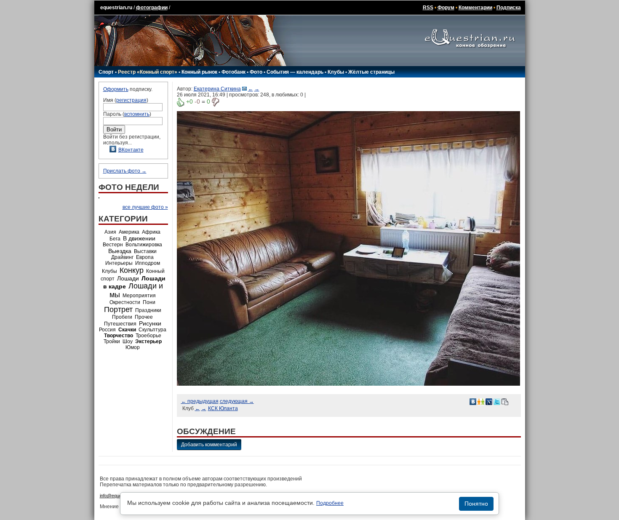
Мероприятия (139, 296)
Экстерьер (148, 341)
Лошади (128, 278)
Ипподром (147, 263)
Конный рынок (199, 72)
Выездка (119, 251)
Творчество (118, 336)
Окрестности (124, 302)
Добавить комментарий (209, 445)
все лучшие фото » (145, 207)
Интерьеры (119, 263)
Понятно (476, 503)
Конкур (132, 270)
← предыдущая (200, 401)
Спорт (106, 72)
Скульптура (152, 330)
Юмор (132, 347)
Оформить (115, 89)
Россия (107, 330)
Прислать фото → (125, 171)
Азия (110, 232)
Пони (149, 302)
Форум (446, 8)
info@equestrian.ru (119, 495)
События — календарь (295, 72)
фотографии (152, 8)
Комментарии (475, 8)
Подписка (508, 8)
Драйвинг (122, 257)
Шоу (128, 341)
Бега (114, 239)
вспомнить (136, 114)
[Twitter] (497, 401)
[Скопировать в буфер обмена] (505, 401)
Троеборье (148, 336)
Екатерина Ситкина (217, 89)
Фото (256, 72)
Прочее (144, 317)
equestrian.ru (116, 8)
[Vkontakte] (473, 401)
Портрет (118, 309)
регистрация (131, 100)
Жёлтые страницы (371, 72)
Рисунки (150, 323)
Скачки (127, 330)
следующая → (237, 401)
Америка (129, 232)
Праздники (148, 310)
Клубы (336, 72)
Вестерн (113, 245)
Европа (145, 257)
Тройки (112, 341)
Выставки (145, 251)
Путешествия (120, 324)
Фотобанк (233, 72)
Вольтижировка (143, 245)
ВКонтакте (131, 150)
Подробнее (330, 503)
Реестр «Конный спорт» (147, 72)
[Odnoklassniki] (481, 401)
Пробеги (122, 317)
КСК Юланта (223, 408)
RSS (428, 8)
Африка (151, 232)
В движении (139, 238)
